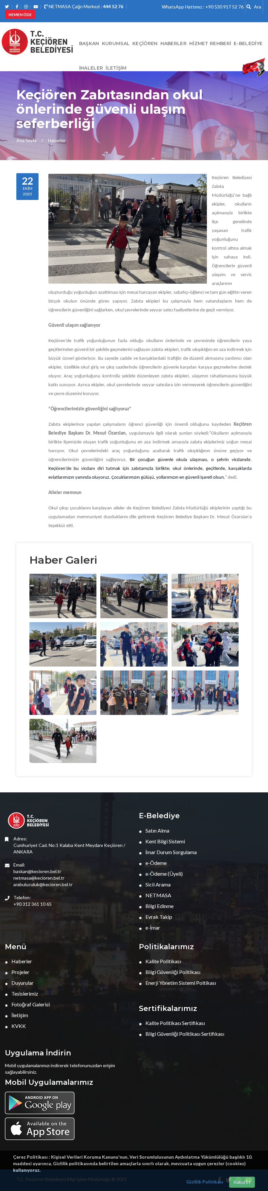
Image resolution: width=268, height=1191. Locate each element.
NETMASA (157, 895)
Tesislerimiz (24, 993)
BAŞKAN (89, 43)
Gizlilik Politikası (204, 1181)
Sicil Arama (157, 884)
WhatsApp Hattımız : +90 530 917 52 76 (202, 6)
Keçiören (145, 43)
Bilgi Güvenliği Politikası (172, 972)
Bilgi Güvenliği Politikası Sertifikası (184, 1034)
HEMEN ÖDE (20, 14)
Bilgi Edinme (159, 906)
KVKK (18, 1026)
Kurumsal (116, 43)
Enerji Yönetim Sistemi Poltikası (180, 983)
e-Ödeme (155, 863)
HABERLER (173, 43)
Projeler (19, 972)
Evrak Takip (158, 917)
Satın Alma (156, 830)
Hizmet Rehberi (210, 43)
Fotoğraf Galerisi (30, 1004)
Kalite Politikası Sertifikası (174, 1023)
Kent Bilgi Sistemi (164, 841)
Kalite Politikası (162, 961)
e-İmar (152, 927)
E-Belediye (248, 43)
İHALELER (91, 68)
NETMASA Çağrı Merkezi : (85, 6)
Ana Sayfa (26, 140)
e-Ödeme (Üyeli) (163, 873)
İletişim (116, 68)
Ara (256, 6)
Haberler (57, 140)
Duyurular (22, 983)
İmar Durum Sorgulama (170, 852)
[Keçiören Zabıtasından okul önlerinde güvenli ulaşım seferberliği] (38, 596)
